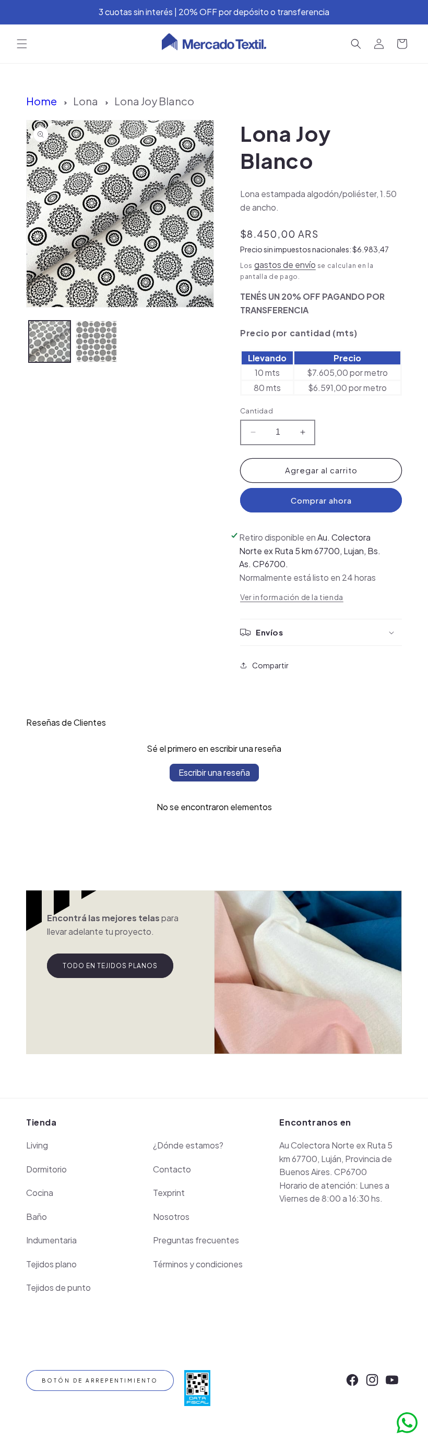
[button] (21, 43)
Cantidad (256, 411)
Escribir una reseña (214, 772)
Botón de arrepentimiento (100, 1380)
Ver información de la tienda (291, 597)
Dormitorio (46, 1169)
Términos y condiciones (198, 1263)
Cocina (39, 1192)
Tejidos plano (51, 1263)
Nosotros (171, 1216)
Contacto (172, 1169)
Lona (85, 100)
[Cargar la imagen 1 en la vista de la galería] (49, 341)
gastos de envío (285, 264)
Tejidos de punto (58, 1287)
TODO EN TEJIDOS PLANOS (110, 966)
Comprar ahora (321, 500)
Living (37, 1145)
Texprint (169, 1192)
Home (41, 100)
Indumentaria (51, 1240)
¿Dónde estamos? (188, 1145)
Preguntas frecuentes (196, 1240)
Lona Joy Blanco (154, 100)
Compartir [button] (270, 665)
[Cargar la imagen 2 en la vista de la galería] (96, 341)
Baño (36, 1216)
